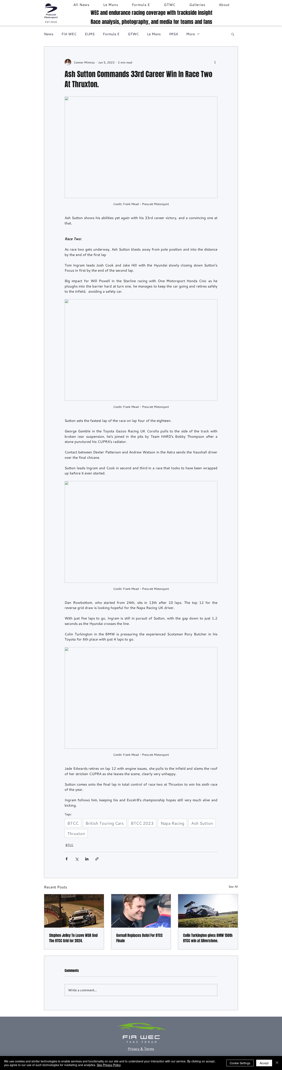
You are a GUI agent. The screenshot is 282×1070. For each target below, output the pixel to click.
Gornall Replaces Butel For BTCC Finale (139, 938)
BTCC (72, 823)
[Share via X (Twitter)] (77, 859)
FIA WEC (69, 34)
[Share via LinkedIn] (87, 859)
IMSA (173, 34)
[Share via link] (97, 859)
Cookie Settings (240, 1063)
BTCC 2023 (142, 823)
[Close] (277, 1063)
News (48, 34)
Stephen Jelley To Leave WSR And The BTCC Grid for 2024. (73, 938)
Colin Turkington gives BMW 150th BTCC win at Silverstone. (207, 938)
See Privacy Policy (109, 1065)
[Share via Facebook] (67, 859)
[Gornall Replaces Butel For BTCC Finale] (141, 911)
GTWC (133, 34)
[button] (233, 34)
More (190, 34)
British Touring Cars (104, 823)
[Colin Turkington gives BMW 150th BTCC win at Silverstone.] (208, 911)
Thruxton (76, 833)
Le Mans (154, 34)
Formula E (111, 34)
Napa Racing (172, 823)
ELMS (90, 34)
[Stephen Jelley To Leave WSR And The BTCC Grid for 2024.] (74, 911)
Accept (264, 1063)
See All (233, 886)
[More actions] (214, 62)
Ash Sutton (202, 823)
